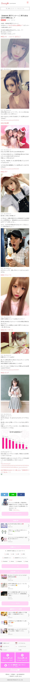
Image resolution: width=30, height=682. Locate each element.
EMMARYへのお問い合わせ (16, 676)
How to (12, 561)
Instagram (19, 561)
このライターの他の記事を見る (15, 513)
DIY (18, 554)
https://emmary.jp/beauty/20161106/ (10, 168)
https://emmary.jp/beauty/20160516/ (10, 120)
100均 (7, 554)
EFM (24, 554)
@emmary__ (16, 510)
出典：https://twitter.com (6, 69)
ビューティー (3, 20)
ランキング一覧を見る (15, 603)
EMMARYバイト (7, 557)
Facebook (5, 561)
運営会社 (7, 674)
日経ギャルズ (6, 643)
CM (13, 554)
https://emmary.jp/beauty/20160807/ (10, 369)
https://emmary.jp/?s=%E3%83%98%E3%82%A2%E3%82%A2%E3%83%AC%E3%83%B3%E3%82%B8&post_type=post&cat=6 (15, 465)
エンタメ (5, 649)
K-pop (26, 561)
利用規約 (13, 674)
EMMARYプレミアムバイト (21, 557)
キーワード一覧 (15, 566)
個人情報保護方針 (20, 674)
